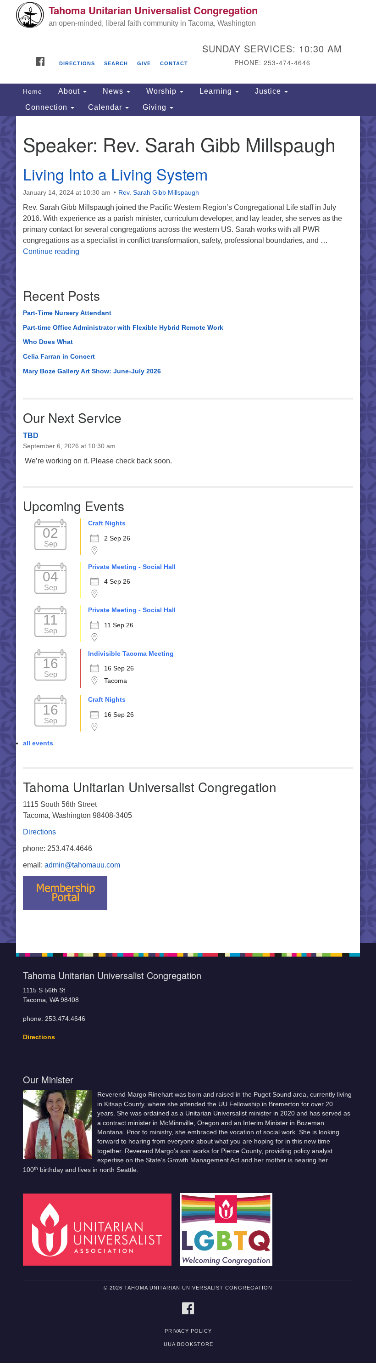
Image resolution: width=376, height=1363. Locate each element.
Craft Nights (107, 523)
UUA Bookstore (188, 1344)
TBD (31, 435)
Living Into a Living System (115, 174)
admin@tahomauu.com (82, 865)
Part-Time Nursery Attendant (67, 312)
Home (32, 91)
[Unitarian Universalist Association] (100, 1229)
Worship (161, 91)
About (69, 91)
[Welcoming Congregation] (229, 1229)
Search (116, 63)
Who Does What (48, 341)
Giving (156, 107)
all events (38, 743)
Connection (46, 107)
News (113, 91)
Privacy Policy (188, 1331)
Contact (174, 63)
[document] (188, 529)
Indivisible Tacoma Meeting (131, 653)
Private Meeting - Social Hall (132, 566)
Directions (77, 63)
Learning (215, 91)
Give (144, 63)
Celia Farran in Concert (59, 356)
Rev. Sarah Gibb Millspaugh (158, 192)
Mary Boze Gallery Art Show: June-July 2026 (92, 371)
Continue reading (51, 251)
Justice (268, 91)
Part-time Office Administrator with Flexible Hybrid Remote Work (123, 327)
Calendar (106, 107)
